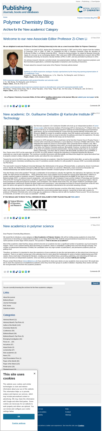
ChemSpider (95, 1)
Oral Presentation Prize (11, 358)
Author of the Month (10, 325)
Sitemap (68, 415)
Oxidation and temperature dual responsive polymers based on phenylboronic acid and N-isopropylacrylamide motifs (43, 87)
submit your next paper (86, 97)
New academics (8, 353)
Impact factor (7, 347)
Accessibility (38, 415)
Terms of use (38, 409)
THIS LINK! (75, 197)
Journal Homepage (9, 303)
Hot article (6, 344)
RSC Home (7, 306)
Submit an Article (9, 308)
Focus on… (7, 342)
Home (78, 1)
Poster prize (7, 367)
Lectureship (7, 350)
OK (19, 417)
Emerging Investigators (11, 339)
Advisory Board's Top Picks (12, 322)
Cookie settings (18, 423)
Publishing (85, 1)
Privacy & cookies (40, 412)
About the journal (9, 297)
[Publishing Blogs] (51, 9)
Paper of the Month (9, 361)
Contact (68, 412)
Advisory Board (8, 320)
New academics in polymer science (28, 226)
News (5, 355)
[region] (19, 400)
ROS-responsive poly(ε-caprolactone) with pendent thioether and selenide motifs (30, 80)
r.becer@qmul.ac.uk (30, 261)
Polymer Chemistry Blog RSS (87, 18)
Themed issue (8, 369)
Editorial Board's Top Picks (12, 336)
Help (67, 409)
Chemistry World (9, 328)
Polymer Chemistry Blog (28, 22)
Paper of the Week (9, 364)
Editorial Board (8, 300)
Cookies (81, 425)
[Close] (34, 373)
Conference (7, 331)
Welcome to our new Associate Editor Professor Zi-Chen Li (45, 39)
